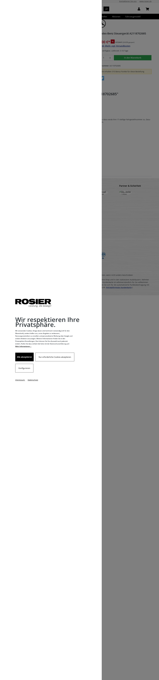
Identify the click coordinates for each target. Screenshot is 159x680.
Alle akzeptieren (24, 357)
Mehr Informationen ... (23, 346)
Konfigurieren (24, 368)
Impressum (20, 380)
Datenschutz (33, 380)
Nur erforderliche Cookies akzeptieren (55, 357)
